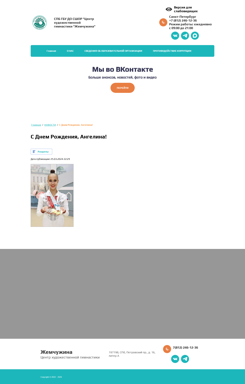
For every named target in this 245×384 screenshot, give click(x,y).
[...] (209, 51)
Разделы (43, 151)
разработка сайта (173, 375)
